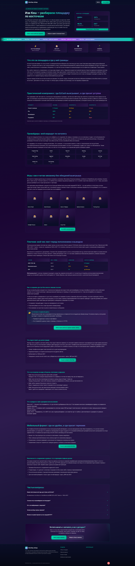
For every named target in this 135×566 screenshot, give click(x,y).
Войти (98, 2)
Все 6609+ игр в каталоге (67, 229)
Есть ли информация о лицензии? (36, 505)
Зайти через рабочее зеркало (35, 33)
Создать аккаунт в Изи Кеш (67, 360)
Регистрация (106, 2)
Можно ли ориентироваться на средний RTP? (39, 514)
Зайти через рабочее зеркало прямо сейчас (67, 327)
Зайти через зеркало (58, 537)
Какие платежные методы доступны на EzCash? (40, 492)
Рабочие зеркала (64, 552)
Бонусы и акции (63, 554)
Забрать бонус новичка (75, 537)
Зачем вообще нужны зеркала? (36, 510)
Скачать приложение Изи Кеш (67, 446)
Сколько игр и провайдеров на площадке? (38, 500)
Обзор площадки (64, 549)
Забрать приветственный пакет (56, 33)
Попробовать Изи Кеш (92, 29)
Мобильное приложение (65, 557)
